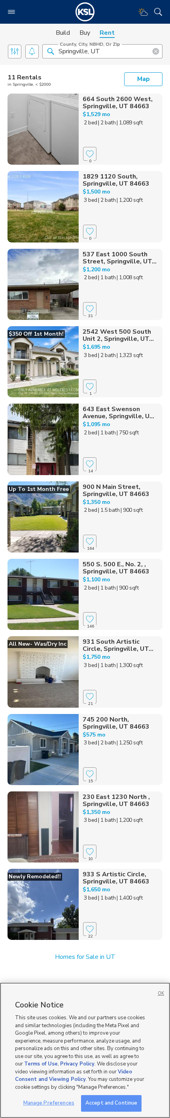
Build (63, 32)
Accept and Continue (111, 1103)
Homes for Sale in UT (85, 957)
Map (143, 79)
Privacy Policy (77, 1063)
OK (161, 993)
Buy (84, 32)
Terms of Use (41, 1063)
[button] (51, 51)
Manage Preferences (48, 1103)
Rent (107, 32)
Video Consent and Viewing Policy (73, 1075)
